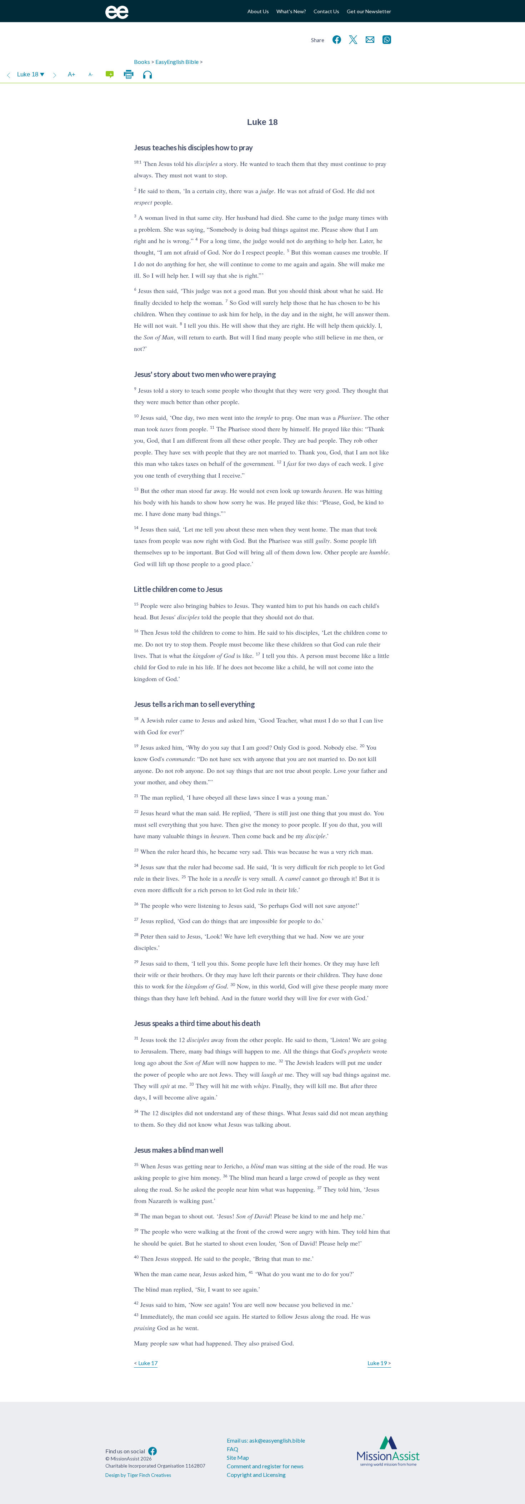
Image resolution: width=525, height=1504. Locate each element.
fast (291, 463)
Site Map (238, 1457)
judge (267, 190)
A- (91, 74)
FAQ (232, 1448)
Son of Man (159, 337)
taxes (166, 428)
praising (144, 1327)
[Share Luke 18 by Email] (368, 38)
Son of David (253, 1216)
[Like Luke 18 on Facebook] (335, 38)
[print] (128, 74)
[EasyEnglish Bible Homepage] (117, 16)
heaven (332, 490)
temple (264, 417)
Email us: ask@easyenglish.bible (266, 1440)
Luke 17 (148, 1362)
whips (261, 1085)
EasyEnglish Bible (177, 61)
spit (165, 1085)
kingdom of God (214, 655)
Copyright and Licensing (256, 1474)
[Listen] (147, 74)
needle (232, 878)
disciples (206, 163)
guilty (322, 540)
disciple (315, 835)
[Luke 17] (8, 74)
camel (293, 878)
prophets (359, 1051)
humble (378, 552)
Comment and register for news (265, 1466)
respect (143, 202)
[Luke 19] (54, 74)
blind (257, 1166)
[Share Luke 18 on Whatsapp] (385, 38)
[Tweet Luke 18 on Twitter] (352, 38)
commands (180, 758)
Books (142, 61)
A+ (71, 74)
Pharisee (349, 417)
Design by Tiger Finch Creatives (138, 1475)
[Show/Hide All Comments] (109, 74)
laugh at (272, 1074)
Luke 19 (377, 1362)
